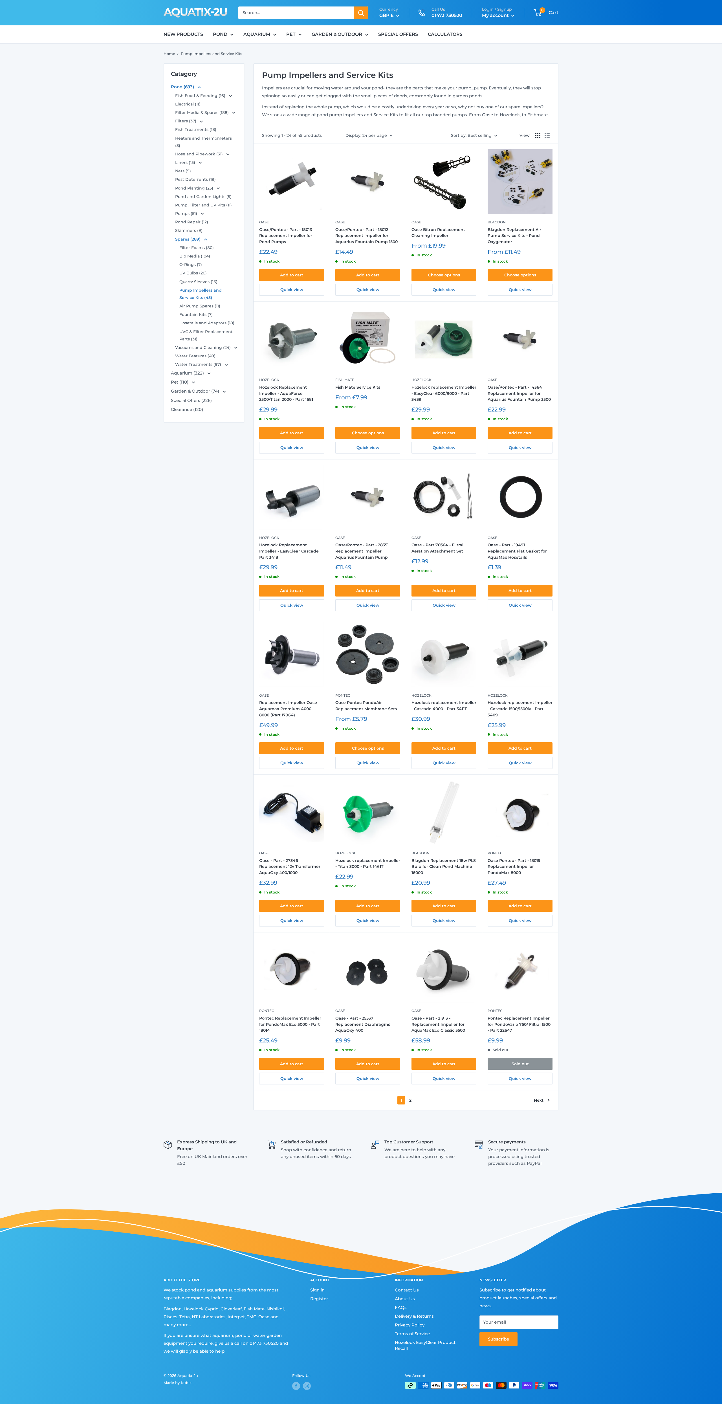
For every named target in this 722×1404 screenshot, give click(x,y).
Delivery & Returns (414, 1316)
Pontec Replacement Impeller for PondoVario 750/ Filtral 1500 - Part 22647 (519, 1024)
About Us (405, 1298)
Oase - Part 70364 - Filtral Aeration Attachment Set (437, 548)
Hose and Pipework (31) (199, 154)
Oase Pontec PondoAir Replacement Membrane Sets (366, 705)
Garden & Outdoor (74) (195, 391)
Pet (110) (180, 382)
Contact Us (407, 1290)
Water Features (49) (195, 355)
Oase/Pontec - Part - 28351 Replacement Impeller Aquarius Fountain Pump (362, 551)
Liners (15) (185, 162)
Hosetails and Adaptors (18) (206, 322)
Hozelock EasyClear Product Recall (425, 1345)
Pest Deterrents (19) (195, 179)
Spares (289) (188, 239)
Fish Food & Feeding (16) (200, 95)
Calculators (445, 34)
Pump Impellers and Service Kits (211, 53)
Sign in (317, 1290)
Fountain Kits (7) (196, 314)
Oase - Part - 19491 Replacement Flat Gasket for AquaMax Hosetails (517, 551)
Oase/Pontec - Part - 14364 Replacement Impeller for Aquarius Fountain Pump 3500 (519, 393)
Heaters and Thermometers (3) (203, 142)
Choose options (444, 275)
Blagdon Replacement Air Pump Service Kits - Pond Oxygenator (514, 235)
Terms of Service (412, 1333)
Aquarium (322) (188, 373)
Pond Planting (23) (194, 188)
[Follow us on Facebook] (296, 1386)
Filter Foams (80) (196, 247)
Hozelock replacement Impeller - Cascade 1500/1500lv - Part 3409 (520, 708)
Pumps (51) (186, 213)
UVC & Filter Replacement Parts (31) (206, 335)
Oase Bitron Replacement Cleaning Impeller (438, 232)
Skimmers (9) (188, 230)
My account (496, 15)
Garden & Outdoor (337, 34)
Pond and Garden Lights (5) (203, 196)
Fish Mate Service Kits (357, 387)
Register (319, 1298)
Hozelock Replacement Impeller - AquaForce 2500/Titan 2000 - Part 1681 (286, 393)
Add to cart (291, 275)
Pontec (342, 695)
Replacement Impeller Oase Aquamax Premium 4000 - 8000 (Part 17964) (288, 708)
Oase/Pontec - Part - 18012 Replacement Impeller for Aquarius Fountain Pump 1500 (366, 235)
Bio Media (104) (194, 256)
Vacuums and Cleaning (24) (203, 347)
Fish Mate (344, 380)
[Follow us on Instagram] (307, 1386)
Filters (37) (186, 121)
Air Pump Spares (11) (199, 306)
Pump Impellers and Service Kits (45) (200, 294)
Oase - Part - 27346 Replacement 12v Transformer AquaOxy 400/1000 (289, 866)
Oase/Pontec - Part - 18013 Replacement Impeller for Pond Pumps (285, 235)
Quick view (291, 289)
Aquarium (256, 34)
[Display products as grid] (537, 135)
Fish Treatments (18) (195, 129)
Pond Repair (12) (191, 222)
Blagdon (497, 222)
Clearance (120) (187, 409)
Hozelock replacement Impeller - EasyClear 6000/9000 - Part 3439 (443, 393)
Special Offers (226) (191, 400)
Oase (264, 222)
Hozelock (269, 380)
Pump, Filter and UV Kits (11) (203, 205)
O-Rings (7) (190, 264)
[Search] (361, 12)
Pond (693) (183, 86)
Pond (220, 34)
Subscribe (498, 1339)
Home (169, 53)
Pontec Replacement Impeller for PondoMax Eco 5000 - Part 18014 (290, 1024)
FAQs (401, 1307)
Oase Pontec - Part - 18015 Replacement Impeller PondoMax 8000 (514, 866)
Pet (291, 34)
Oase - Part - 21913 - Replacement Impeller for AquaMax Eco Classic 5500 (438, 1024)
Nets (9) (183, 170)
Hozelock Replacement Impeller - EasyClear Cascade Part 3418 (289, 551)
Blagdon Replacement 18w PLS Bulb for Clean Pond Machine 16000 (443, 866)
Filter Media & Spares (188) (202, 112)
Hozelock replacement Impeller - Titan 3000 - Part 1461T (367, 863)
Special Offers (398, 34)
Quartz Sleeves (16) (198, 281)
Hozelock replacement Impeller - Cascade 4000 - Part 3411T (443, 705)
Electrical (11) (188, 104)
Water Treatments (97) (198, 364)
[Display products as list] (547, 135)
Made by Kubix (177, 1382)
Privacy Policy (409, 1325)
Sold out (520, 1063)
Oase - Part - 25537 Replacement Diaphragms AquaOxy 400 (362, 1024)
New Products (183, 34)
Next (538, 1100)
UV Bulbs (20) (193, 273)
